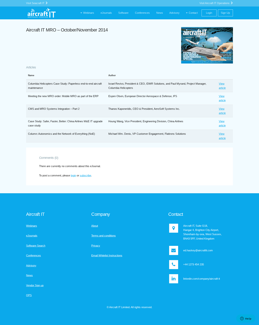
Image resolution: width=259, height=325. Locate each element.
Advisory (31, 265)
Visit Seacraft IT (35, 3)
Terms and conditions (103, 235)
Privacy (95, 245)
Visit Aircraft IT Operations (214, 3)
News (29, 275)
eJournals (31, 235)
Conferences (33, 255)
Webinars (31, 225)
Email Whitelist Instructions (106, 255)
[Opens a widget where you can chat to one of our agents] (245, 318)
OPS (29, 295)
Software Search (35, 245)
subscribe (85, 175)
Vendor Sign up (35, 285)
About (94, 225)
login (73, 175)
